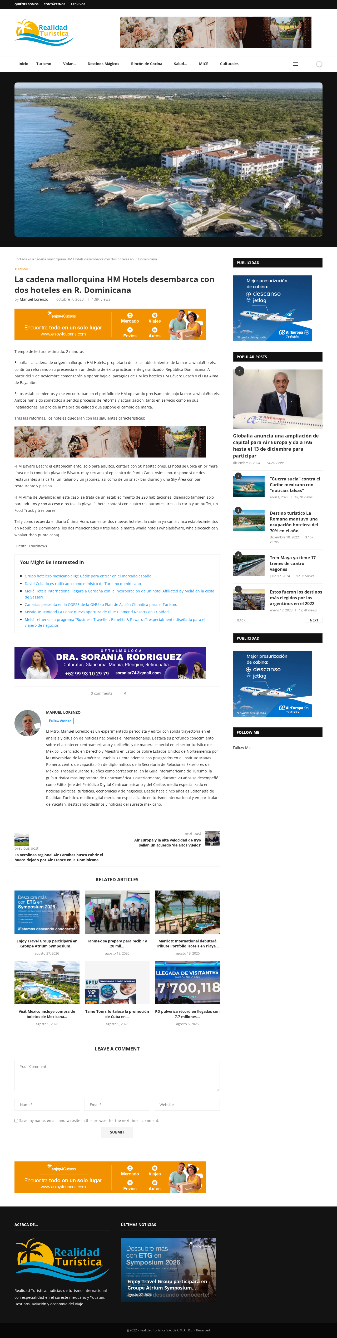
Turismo (43, 63)
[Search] (303, 64)
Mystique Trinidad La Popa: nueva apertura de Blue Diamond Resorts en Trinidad (97, 611)
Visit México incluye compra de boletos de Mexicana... (47, 1014)
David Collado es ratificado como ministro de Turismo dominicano (83, 583)
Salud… (180, 63)
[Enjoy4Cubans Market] (110, 310)
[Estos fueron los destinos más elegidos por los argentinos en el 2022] (249, 599)
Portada (20, 259)
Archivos (78, 4)
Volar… (69, 63)
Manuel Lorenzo (34, 299)
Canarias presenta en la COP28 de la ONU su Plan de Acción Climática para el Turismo (101, 604)
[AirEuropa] (272, 277)
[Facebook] (311, 4)
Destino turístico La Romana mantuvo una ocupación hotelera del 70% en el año (294, 522)
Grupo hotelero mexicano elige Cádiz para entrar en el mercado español (88, 575)
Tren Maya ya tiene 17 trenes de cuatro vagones (293, 563)
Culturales (229, 63)
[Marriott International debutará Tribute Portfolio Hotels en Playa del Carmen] (187, 912)
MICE (203, 63)
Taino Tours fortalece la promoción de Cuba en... (117, 1014)
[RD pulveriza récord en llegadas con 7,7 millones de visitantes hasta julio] (187, 982)
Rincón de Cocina (146, 63)
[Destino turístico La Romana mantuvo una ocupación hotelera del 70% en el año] (249, 520)
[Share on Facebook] (132, 693)
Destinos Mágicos (103, 63)
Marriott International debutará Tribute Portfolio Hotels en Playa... (187, 943)
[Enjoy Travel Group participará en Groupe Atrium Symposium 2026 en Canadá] (47, 912)
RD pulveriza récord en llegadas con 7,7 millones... (187, 1014)
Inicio (23, 63)
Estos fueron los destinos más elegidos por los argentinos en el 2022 (296, 598)
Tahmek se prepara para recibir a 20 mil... (117, 943)
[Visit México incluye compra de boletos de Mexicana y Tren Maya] (47, 982)
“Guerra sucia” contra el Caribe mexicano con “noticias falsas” (295, 485)
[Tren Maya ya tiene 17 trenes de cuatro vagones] (249, 565)
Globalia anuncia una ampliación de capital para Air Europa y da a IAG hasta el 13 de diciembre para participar (276, 445)
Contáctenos (54, 4)
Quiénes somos (26, 4)
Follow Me (242, 747)
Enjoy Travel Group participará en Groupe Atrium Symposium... (47, 943)
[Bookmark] (310, 64)
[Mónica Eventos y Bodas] (215, 18)
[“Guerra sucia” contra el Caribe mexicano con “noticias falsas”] (249, 486)
